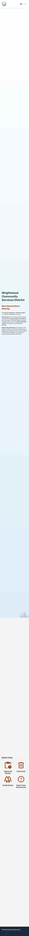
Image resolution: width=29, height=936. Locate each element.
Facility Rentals (8, 785)
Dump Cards (21, 771)
